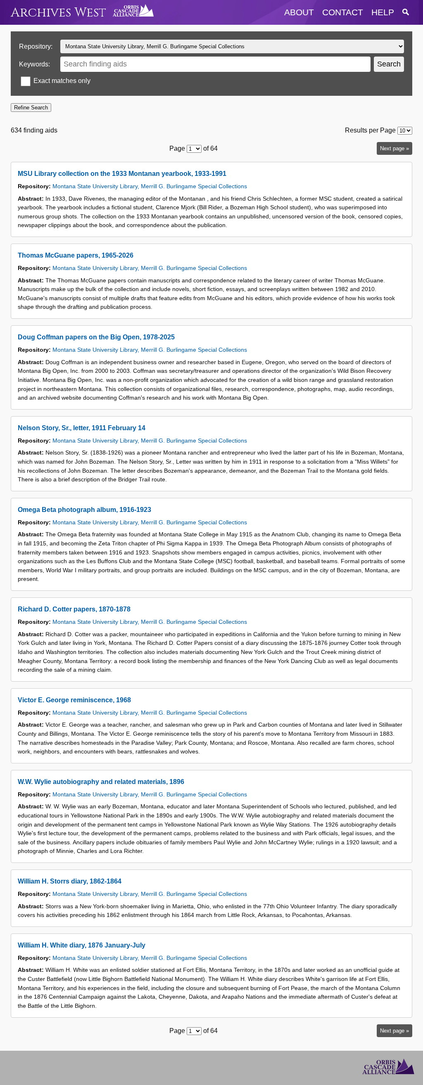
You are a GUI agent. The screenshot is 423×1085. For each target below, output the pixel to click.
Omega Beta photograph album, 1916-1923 (84, 509)
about (299, 12)
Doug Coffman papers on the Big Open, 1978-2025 (96, 337)
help (382, 12)
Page (177, 148)
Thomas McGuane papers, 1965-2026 (75, 255)
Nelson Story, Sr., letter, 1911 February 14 (81, 427)
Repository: (35, 46)
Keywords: (34, 64)
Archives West (58, 12)
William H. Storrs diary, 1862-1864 (69, 881)
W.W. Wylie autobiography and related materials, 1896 (101, 781)
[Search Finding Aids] (405, 12)
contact (342, 12)
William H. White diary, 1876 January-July (81, 945)
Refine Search (31, 107)
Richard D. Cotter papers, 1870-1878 (74, 609)
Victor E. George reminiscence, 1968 (74, 700)
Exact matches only (61, 80)
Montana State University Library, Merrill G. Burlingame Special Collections (149, 186)
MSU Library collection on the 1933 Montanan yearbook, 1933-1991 (122, 173)
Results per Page (370, 130)
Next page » (394, 148)
